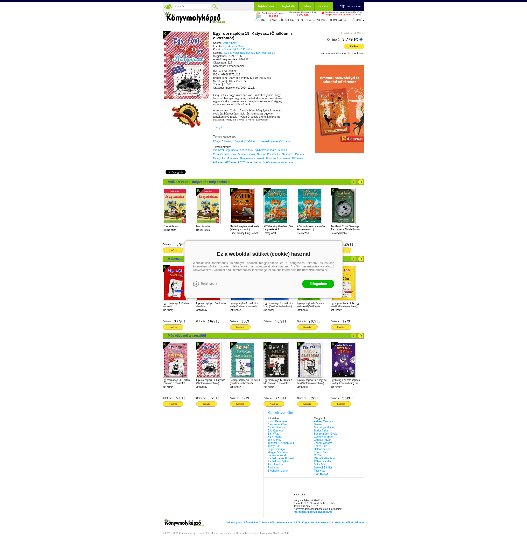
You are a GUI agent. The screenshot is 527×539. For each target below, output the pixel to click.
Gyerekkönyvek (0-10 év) (275, 141)
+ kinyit (217, 127)
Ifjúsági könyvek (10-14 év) (240, 141)
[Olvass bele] (203, 93)
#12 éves (230, 162)
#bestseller (273, 154)
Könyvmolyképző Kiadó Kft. (238, 49)
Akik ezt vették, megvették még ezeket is (199, 182)
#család (282, 150)
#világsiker (219, 158)
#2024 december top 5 (251, 162)
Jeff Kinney (230, 42)
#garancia (232, 150)
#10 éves (297, 158)
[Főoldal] (168, 6)
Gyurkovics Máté (233, 46)
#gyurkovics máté (265, 150)
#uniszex (232, 158)
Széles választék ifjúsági (239, 52)
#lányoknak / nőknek (252, 158)
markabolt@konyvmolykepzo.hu (313, 511)
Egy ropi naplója (265, 52)
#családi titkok (246, 154)
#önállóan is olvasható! (280, 162)
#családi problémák (224, 154)
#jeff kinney (246, 150)
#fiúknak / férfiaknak (278, 158)
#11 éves (218, 162)
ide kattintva (306, 270)
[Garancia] (186, 115)
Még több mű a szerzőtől (187, 335)
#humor (261, 154)
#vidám (299, 154)
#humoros (288, 154)
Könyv (217, 141)
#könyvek (219, 150)
